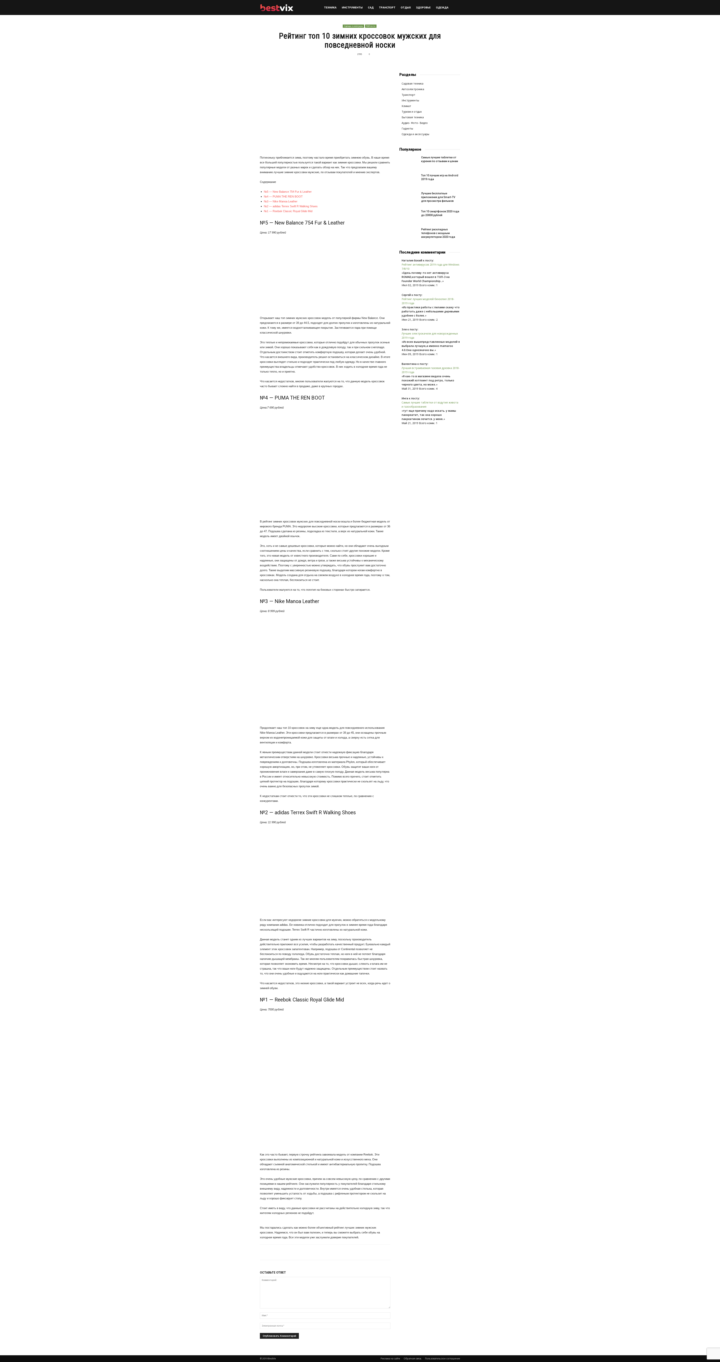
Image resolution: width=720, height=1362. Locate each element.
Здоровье (423, 7)
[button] (455, 8)
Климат (406, 106)
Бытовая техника (413, 117)
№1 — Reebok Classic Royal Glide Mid (288, 211)
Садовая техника (412, 83)
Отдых (406, 7)
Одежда (442, 7)
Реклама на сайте (390, 1358)
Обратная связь (413, 1358)
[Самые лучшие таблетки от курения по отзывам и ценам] (408, 162)
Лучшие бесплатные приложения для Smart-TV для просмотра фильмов (438, 197)
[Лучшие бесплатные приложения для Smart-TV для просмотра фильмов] (408, 198)
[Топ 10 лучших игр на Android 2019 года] (408, 180)
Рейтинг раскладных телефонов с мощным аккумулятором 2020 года (438, 233)
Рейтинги (370, 26)
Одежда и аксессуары (353, 26)
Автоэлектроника (413, 89)
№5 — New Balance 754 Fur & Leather (288, 191)
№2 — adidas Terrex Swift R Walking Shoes (291, 206)
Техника (330, 7)
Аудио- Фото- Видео (415, 123)
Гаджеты (407, 128)
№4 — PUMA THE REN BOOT (283, 196)
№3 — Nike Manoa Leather (280, 201)
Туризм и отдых (412, 111)
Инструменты (352, 7)
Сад (371, 7)
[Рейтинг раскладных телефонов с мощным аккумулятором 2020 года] (408, 234)
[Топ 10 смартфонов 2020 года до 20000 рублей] (408, 216)
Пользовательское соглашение (442, 1358)
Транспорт (387, 7)
